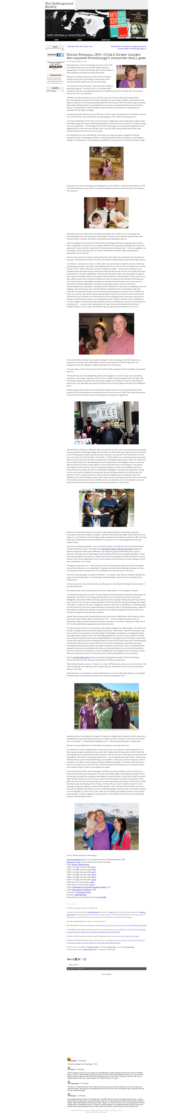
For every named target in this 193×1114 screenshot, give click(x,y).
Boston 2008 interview (80, 864)
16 (127, 925)
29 (83, 932)
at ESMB (103, 897)
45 (115, 932)
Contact (120, 1110)
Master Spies (112, 947)
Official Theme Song (89, 949)
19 (133, 925)
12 (119, 925)
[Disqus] (106, 1031)
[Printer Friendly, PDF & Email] (73, 965)
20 (135, 925)
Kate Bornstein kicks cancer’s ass (80, 46)
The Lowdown (60, 42)
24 (143, 925)
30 (85, 932)
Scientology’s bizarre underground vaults (116, 549)
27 (79, 932)
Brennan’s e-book (73, 862)
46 (117, 932)
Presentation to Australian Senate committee (89, 887)
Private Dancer (129, 947)
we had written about (81, 657)
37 (99, 932)
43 (111, 932)
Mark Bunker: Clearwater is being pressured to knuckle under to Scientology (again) (128, 47)
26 (77, 932)
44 (113, 932)
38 (101, 932)
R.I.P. (83, 968)
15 (125, 925)
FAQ (114, 949)
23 (141, 925)
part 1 (93, 867)
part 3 (93, 872)
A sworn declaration (74, 859)
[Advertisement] (111, 4)
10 (115, 925)
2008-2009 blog (80, 895)
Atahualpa (104, 1112)
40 (105, 932)
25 (145, 925)
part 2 (93, 869)
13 (121, 925)
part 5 (93, 877)
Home (57, 40)
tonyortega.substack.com (55, 83)
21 (137, 925)
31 (87, 932)
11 (117, 925)
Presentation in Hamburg (81, 890)
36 (97, 932)
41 (107, 932)
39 (103, 932)
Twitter (111, 912)
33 (91, 932)
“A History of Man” (92, 947)
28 (81, 932)
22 (139, 925)
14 (123, 925)
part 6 (93, 880)
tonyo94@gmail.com (93, 912)
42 (109, 932)
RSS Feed (113, 1110)
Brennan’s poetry (84, 892)
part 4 (93, 875)
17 (129, 925)
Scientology (105, 40)
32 (89, 932)
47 (119, 932)
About (80, 40)
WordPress (96, 1112)
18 (131, 925)
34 (93, 932)
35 (95, 932)
